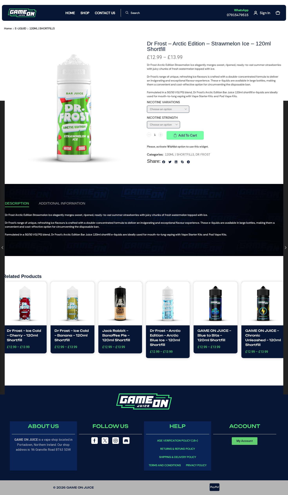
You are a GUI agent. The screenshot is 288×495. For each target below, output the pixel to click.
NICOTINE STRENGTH (162, 118)
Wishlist (172, 146)
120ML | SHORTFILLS (42, 28)
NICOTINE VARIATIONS (163, 102)
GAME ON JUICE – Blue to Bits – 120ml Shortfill (214, 335)
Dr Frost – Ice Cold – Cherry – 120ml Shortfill (24, 335)
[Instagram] (115, 440)
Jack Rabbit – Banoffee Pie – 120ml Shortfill (116, 335)
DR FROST (203, 154)
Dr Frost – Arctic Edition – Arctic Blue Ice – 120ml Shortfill (165, 338)
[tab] (17, 203)
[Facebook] (94, 440)
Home (8, 28)
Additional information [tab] (62, 203)
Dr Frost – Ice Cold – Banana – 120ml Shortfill (71, 335)
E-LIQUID (20, 28)
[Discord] (126, 440)
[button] (133, 13)
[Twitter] (105, 440)
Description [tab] (17, 203)
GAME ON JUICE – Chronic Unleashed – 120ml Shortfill (263, 338)
